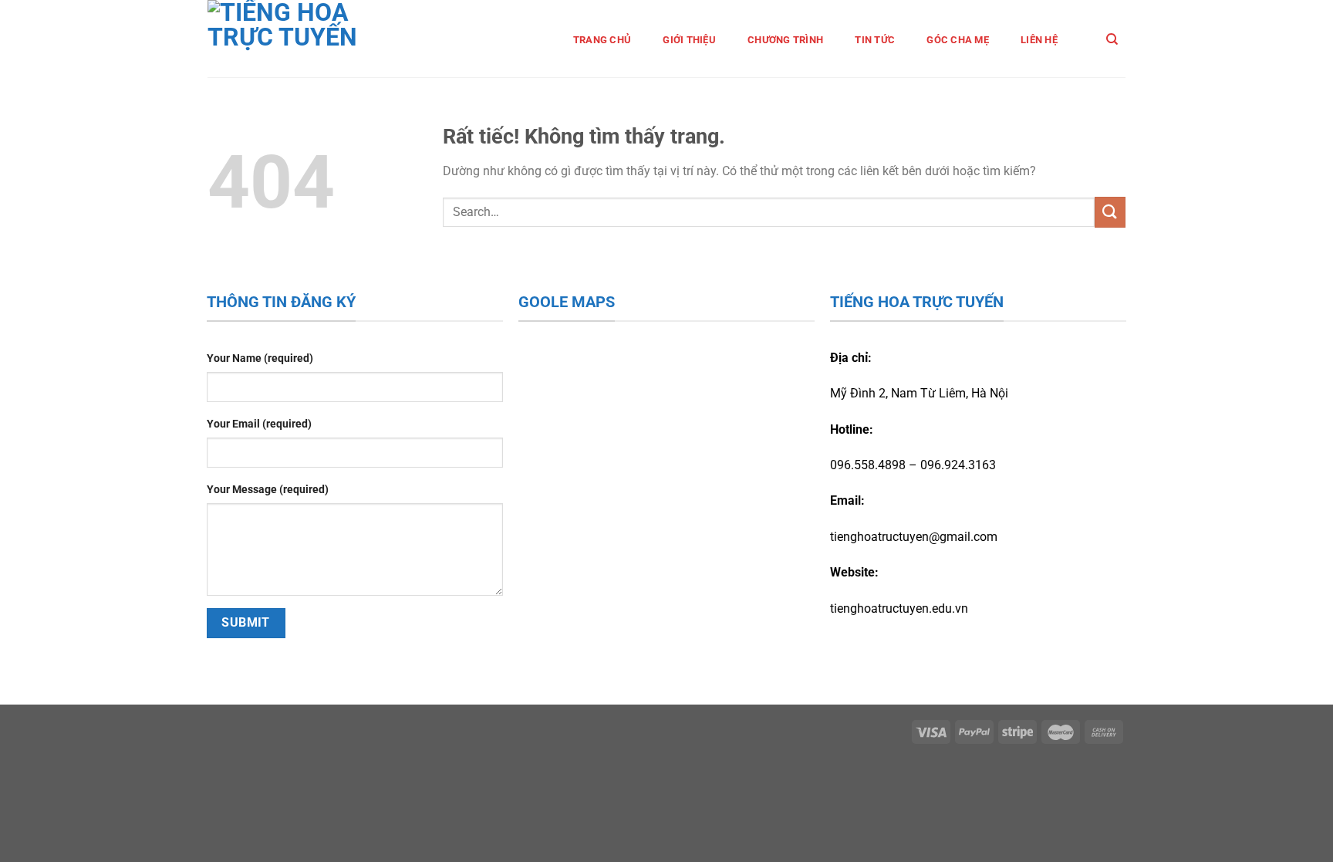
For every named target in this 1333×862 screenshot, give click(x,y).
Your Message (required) (268, 489)
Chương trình (785, 40)
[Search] (1111, 39)
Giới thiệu (689, 40)
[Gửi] (1110, 212)
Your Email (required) (259, 424)
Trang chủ (602, 40)
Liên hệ (1039, 40)
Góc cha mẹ (957, 40)
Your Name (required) (260, 358)
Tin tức (875, 40)
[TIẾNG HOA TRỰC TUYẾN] (305, 38)
